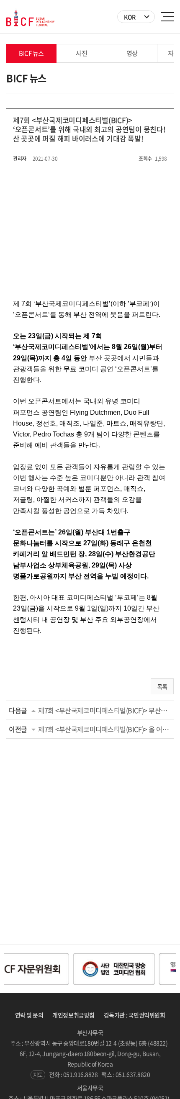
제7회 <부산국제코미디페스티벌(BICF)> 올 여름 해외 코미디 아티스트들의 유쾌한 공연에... (104, 729)
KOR (130, 17)
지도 (38, 1074)
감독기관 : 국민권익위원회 (134, 1015)
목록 (162, 686)
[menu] (167, 16)
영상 (132, 53)
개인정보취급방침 (73, 1015)
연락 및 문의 (29, 1015)
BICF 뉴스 (31, 53)
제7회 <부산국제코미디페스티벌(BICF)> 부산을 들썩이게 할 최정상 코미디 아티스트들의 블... (104, 710)
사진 (81, 53)
